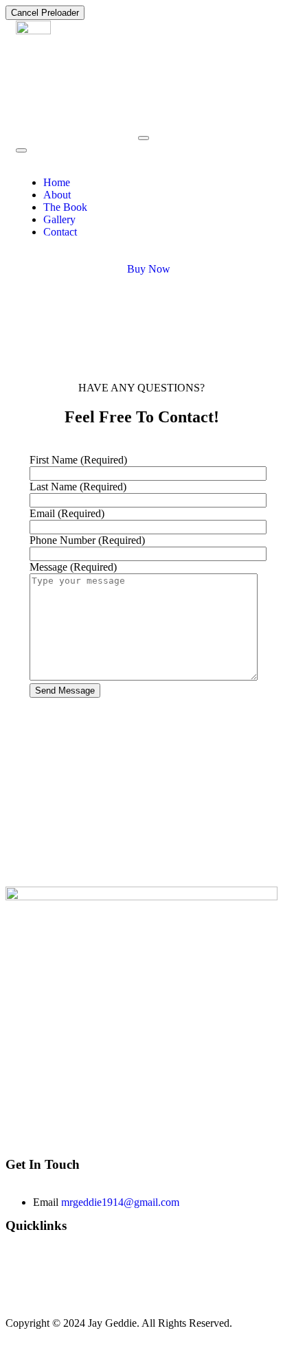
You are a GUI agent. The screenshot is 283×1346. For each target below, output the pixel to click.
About (57, 195)
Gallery (59, 219)
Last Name (78, 486)
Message (73, 567)
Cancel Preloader (45, 13)
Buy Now (148, 269)
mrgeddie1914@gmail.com (120, 1202)
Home (56, 182)
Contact (60, 232)
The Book (65, 207)
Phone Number (87, 540)
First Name (78, 460)
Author (22, 1275)
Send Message (65, 690)
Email (67, 513)
